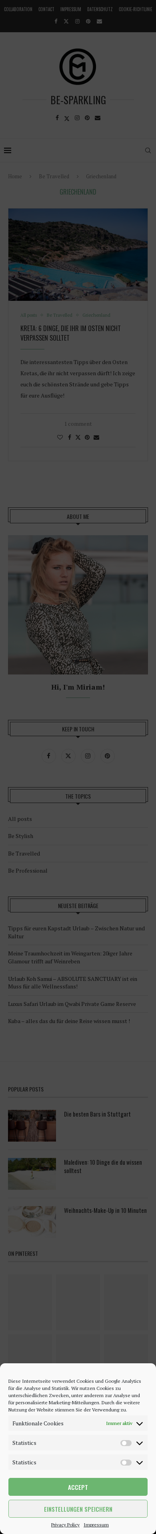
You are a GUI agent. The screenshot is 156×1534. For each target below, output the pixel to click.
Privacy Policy (65, 1525)
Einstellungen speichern (78, 1509)
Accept (78, 1487)
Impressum (96, 1525)
